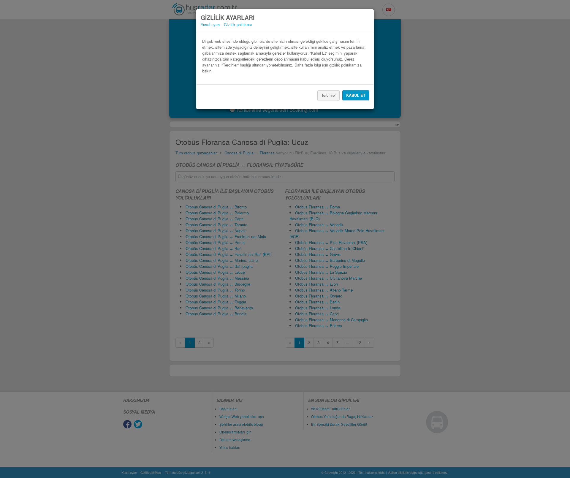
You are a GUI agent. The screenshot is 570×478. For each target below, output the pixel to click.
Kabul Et (355, 95)
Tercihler (328, 95)
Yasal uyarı (210, 24)
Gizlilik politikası (238, 24)
